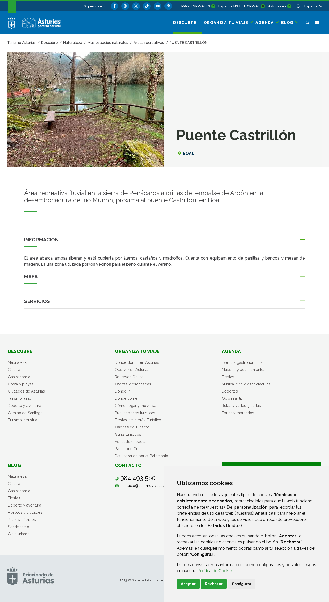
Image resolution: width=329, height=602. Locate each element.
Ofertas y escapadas (133, 384)
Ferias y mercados (238, 412)
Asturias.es (277, 6)
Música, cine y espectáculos (246, 384)
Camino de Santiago (25, 412)
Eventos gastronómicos (242, 362)
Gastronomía (19, 377)
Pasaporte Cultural (131, 448)
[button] (313, 6)
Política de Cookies (216, 570)
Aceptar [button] (188, 584)
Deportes (230, 391)
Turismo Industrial (23, 420)
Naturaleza (17, 362)
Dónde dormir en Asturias (137, 362)
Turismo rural (19, 398)
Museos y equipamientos (244, 369)
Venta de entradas (131, 441)
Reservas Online (129, 377)
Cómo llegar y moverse (135, 405)
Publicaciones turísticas (135, 412)
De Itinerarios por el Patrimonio (141, 456)
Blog (14, 465)
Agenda (231, 351)
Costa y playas (21, 384)
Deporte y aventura (24, 405)
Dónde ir (122, 391)
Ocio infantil (232, 398)
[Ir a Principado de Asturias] (30, 576)
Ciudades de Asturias (26, 391)
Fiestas (228, 377)
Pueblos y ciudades (25, 512)
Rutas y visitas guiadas (241, 405)
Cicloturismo (19, 534)
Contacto (128, 465)
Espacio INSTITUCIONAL (239, 6)
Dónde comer (127, 398)
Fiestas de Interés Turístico (138, 420)
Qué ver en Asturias (132, 369)
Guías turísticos (128, 434)
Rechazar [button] (214, 584)
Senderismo (18, 526)
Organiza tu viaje (137, 351)
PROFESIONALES (195, 6)
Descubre (20, 351)
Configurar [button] (241, 584)
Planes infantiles (22, 519)
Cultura (14, 369)
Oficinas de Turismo (132, 427)
